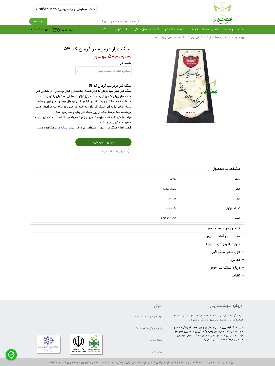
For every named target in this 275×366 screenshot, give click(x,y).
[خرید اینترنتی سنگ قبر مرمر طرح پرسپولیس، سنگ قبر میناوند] (190, 86)
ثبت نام (35, 29)
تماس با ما (157, 352)
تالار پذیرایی (121, 29)
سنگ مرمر (61, 127)
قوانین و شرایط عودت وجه (148, 316)
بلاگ (105, 29)
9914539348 (47, 9)
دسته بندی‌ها (236, 29)
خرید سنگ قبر (173, 29)
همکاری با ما (156, 340)
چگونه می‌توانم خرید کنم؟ (148, 328)
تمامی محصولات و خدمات (203, 29)
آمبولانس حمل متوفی (146, 29)
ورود (45, 29)
